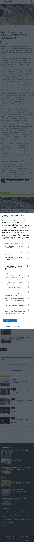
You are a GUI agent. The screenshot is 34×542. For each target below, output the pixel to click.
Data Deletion (8, 326)
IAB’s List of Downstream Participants (19, 238)
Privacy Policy (26, 326)
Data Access (17, 326)
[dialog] (17, 271)
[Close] (30, 215)
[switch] (28, 247)
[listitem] (17, 243)
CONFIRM (10, 320)
